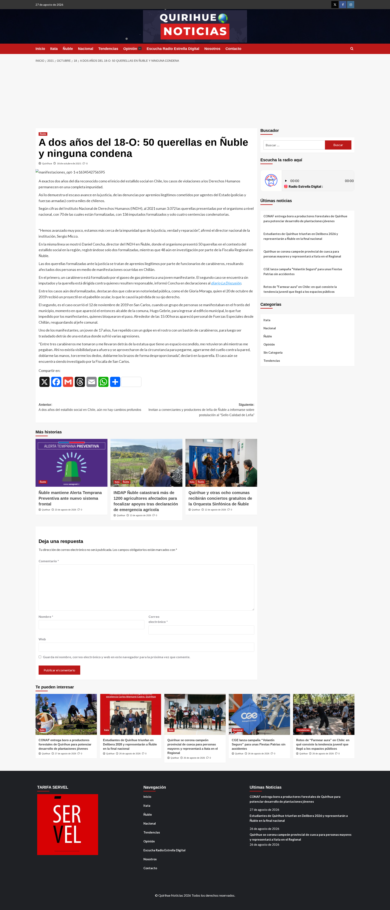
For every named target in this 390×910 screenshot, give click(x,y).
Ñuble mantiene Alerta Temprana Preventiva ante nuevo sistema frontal (70, 498)
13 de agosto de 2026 (140, 515)
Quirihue (47, 163)
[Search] (351, 49)
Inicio (40, 49)
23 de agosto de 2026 (65, 509)
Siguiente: (201, 410)
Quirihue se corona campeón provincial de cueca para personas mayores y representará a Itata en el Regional (302, 254)
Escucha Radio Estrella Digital (173, 49)
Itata (54, 49)
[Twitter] (334, 4)
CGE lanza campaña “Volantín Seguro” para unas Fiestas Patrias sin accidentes (302, 271)
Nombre (46, 616)
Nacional (85, 49)
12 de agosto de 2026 (215, 509)
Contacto (233, 49)
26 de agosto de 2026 (130, 753)
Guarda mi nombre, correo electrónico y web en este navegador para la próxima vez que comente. (116, 657)
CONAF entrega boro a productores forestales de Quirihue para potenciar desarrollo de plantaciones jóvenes (305, 218)
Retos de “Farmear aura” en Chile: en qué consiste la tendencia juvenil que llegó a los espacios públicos (300, 289)
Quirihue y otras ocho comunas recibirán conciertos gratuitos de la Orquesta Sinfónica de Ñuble (220, 498)
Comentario (49, 561)
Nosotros (212, 49)
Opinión (132, 49)
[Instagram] (350, 4)
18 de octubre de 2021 (69, 163)
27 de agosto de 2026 (65, 753)
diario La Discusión (226, 283)
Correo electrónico (158, 619)
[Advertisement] (195, 95)
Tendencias (108, 49)
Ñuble (68, 49)
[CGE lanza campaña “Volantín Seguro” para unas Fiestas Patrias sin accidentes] (259, 714)
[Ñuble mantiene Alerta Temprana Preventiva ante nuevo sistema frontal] (71, 463)
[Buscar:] (294, 145)
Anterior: (90, 407)
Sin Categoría (273, 352)
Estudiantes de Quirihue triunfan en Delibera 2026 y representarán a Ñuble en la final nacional (300, 236)
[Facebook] (342, 4)
